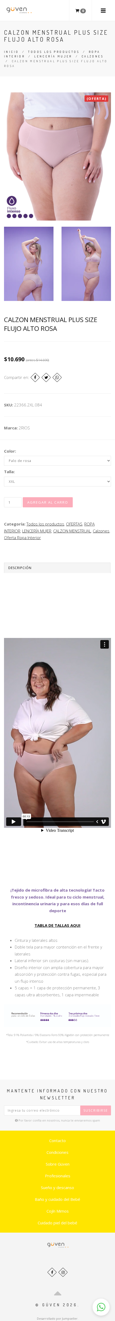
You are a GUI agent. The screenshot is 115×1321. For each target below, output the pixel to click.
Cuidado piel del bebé (57, 1222)
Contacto (57, 1140)
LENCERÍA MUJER (53, 56)
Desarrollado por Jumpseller (57, 1318)
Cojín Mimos (58, 1211)
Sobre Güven (58, 1164)
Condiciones (57, 1152)
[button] (101, 1307)
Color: (10, 451)
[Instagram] (63, 1272)
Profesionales (57, 1175)
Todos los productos (53, 52)
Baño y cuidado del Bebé (57, 1199)
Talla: (9, 471)
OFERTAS (74, 524)
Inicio (11, 52)
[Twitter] (46, 377)
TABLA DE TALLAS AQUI (57, 925)
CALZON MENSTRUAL (72, 531)
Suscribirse (95, 1110)
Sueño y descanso (57, 1187)
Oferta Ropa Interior (22, 537)
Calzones (92, 56)
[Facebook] (35, 377)
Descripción (20, 568)
